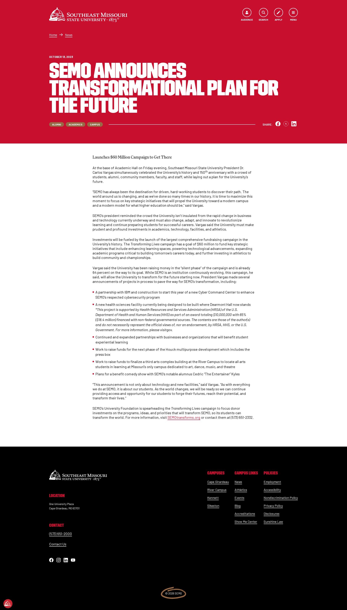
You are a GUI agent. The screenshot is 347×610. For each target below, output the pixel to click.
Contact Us (57, 544)
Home (53, 35)
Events (239, 498)
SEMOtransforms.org (184, 417)
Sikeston (213, 506)
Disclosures (271, 514)
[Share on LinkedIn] (294, 124)
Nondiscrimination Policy (281, 498)
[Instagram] (58, 560)
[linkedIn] (66, 560)
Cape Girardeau (218, 482)
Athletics (241, 490)
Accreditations (245, 514)
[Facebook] (51, 560)
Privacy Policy (273, 506)
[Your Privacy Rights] (7, 603)
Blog (238, 506)
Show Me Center (246, 522)
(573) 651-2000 (60, 533)
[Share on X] (286, 124)
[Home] (88, 14)
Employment (272, 482)
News (68, 35)
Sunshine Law (273, 522)
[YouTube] (73, 560)
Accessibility (272, 490)
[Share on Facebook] (278, 124)
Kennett (213, 498)
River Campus (216, 490)
